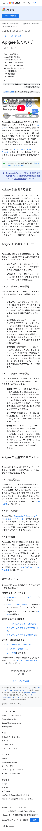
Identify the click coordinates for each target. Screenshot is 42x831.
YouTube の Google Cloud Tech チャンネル (17, 799)
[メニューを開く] (3, 3)
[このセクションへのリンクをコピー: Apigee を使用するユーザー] (4, 248)
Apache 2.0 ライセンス (31, 692)
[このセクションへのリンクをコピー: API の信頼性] (17, 537)
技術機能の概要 (20, 179)
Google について (8, 807)
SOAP (29, 149)
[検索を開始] (24, 2)
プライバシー (21, 807)
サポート (5, 741)
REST (16, 149)
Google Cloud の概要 (9, 762)
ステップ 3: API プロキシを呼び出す (21, 635)
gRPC (22, 149)
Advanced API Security (23, 516)
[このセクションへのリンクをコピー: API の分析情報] (20, 511)
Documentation (14, 23)
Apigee (10, 9)
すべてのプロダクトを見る (11, 715)
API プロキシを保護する (17, 649)
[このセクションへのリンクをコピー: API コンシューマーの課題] (31, 373)
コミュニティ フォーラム (11, 737)
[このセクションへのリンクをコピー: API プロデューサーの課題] (31, 286)
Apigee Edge (9, 92)
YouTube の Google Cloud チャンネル (15, 795)
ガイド (15, 26)
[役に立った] (26, 31)
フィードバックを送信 (13, 36)
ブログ (4, 784)
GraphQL (5, 152)
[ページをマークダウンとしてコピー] (12, 48)
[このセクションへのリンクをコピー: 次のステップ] (21, 579)
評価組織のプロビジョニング (19, 597)
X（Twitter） (7, 791)
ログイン (36, 3)
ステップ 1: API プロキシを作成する (22, 624)
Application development (30, 23)
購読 (34, 820)
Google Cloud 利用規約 (26, 811)
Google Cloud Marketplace (11, 723)
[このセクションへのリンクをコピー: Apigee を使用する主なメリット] (7, 461)
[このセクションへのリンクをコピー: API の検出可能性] (22, 479)
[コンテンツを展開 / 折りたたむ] (17, 54)
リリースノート (7, 744)
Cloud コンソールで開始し (17, 604)
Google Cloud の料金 (9, 719)
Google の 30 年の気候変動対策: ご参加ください (20, 815)
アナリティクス (18, 519)
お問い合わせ (7, 727)
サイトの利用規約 (9, 811)
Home (4, 23)
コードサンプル (7, 766)
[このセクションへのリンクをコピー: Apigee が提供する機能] (33, 189)
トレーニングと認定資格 (11, 774)
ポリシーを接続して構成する (19, 644)
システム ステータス (9, 748)
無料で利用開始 (10, 16)
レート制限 (11, 653)
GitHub (4, 758)
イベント (5, 788)
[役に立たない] (29, 31)
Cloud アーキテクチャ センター (13, 770)
